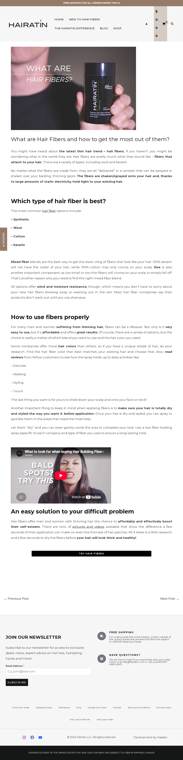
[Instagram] (24, 737)
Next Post (169, 598)
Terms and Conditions (139, 707)
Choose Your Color (97, 707)
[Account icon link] (146, 24)
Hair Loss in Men (105, 719)
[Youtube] (40, 737)
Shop (117, 28)
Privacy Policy (164, 707)
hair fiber (49, 211)
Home (59, 19)
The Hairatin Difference (75, 28)
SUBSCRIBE (17, 682)
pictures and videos (88, 526)
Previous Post (16, 598)
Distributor (64, 707)
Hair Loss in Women (80, 719)
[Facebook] (32, 737)
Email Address (15, 666)
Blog (104, 28)
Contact (117, 707)
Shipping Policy (44, 707)
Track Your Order (20, 707)
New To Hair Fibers (84, 19)
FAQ (78, 707)
